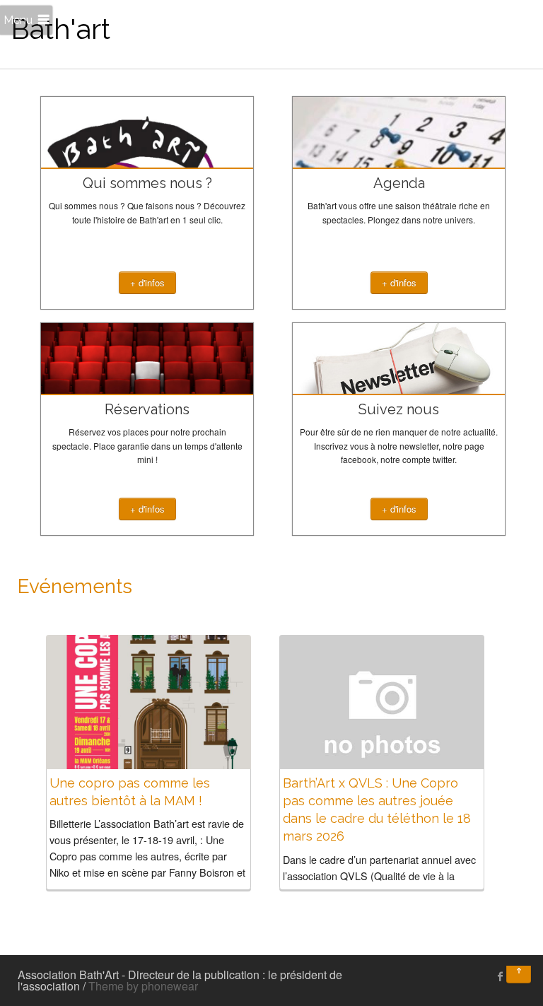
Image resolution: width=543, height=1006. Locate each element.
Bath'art (60, 28)
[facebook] (500, 976)
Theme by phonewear (143, 986)
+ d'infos (147, 282)
